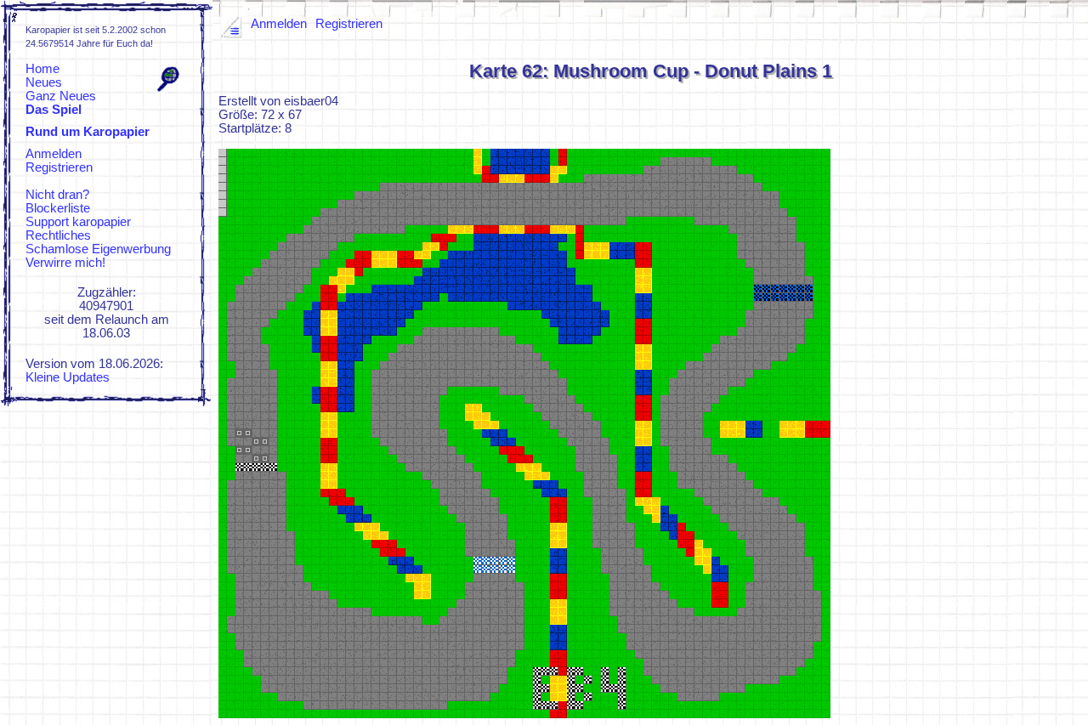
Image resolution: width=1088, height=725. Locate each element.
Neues (44, 82)
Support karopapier (78, 222)
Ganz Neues (61, 96)
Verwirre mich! (65, 262)
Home (43, 69)
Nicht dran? (57, 194)
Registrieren (59, 167)
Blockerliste (58, 208)
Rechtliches (58, 235)
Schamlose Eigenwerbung (98, 249)
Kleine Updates (68, 377)
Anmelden (54, 154)
